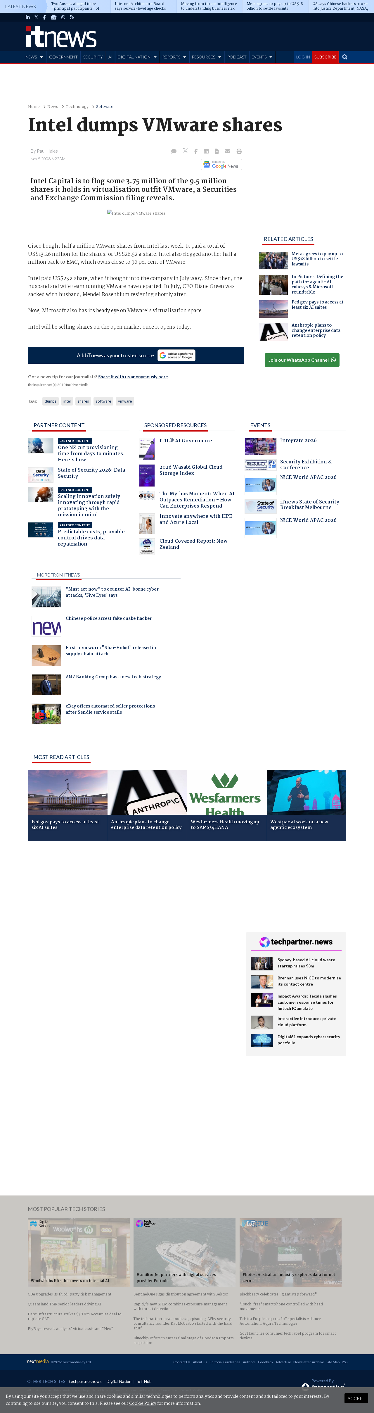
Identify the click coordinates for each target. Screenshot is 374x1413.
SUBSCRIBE (325, 56)
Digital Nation (119, 1381)
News (52, 107)
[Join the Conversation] (174, 151)
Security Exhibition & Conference (306, 465)
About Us (200, 1362)
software (103, 401)
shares (83, 401)
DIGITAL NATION (133, 56)
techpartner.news (85, 1381)
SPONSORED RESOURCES (175, 425)
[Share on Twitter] (186, 151)
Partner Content (59, 425)
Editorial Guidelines (224, 1362)
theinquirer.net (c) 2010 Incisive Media (58, 384)
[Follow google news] (220, 164)
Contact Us (182, 1362)
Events (260, 425)
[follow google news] (53, 17)
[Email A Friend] (228, 151)
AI (110, 56)
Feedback (265, 1362)
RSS (344, 1362)
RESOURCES (203, 56)
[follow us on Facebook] (44, 17)
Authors (249, 1362)
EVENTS (259, 56)
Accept (356, 1398)
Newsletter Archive (308, 1362)
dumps (50, 401)
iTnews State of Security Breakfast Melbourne (309, 505)
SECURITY (93, 56)
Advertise (283, 1362)
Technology (77, 107)
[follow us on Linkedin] (27, 17)
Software (104, 107)
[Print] (238, 151)
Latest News (20, 6)
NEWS (31, 56)
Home (34, 107)
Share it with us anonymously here (133, 376)
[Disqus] (132, 923)
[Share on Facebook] (196, 151)
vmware (125, 401)
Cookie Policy (142, 1403)
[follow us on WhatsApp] (63, 17)
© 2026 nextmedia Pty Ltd (71, 1362)
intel (67, 401)
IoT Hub (144, 1381)
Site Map (333, 1362)
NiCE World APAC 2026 (308, 478)
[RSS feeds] (72, 17)
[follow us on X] (36, 17)
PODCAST (237, 56)
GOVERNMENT (63, 56)
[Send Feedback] (217, 151)
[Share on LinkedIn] (206, 151)
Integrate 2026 (298, 441)
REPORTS (171, 56)
